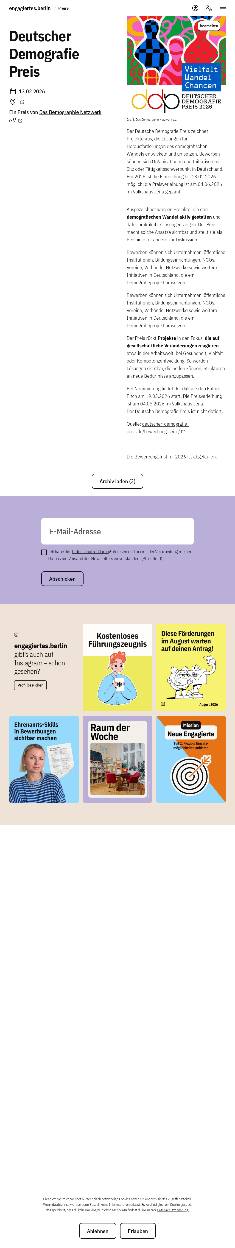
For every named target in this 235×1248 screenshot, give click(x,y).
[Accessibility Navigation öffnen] (195, 8)
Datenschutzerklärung (91, 551)
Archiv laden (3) (117, 481)
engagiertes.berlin (30, 8)
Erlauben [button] (138, 1231)
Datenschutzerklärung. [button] (173, 1210)
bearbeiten (209, 25)
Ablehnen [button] (98, 1231)
